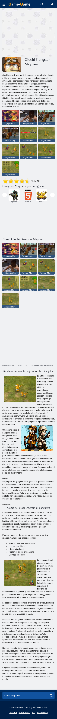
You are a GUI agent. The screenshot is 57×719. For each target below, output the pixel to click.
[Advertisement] (43, 32)
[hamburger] (3, 4)
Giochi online (24, 713)
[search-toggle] (41, 4)
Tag (33, 713)
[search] (51, 695)
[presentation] (4, 195)
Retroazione (42, 713)
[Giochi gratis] (19, 4)
